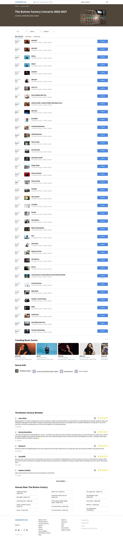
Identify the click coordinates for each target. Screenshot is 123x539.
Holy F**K (34, 87)
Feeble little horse (36, 134)
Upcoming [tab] (28, 36)
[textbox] (18, 525)
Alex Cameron (35, 196)
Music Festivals (43, 531)
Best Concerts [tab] (19, 36)
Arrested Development (38, 126)
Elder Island (34, 291)
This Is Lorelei (35, 142)
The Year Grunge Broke (38, 330)
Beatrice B (21, 446)
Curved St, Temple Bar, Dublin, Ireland (27, 16)
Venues (41, 529)
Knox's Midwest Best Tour (38, 95)
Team (62, 524)
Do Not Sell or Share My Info (89, 528)
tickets (103, 41)
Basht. (33, 306)
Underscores (35, 314)
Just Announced (43, 521)
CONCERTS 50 (20, 2)
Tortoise (33, 212)
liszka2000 (21, 456)
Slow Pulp (34, 110)
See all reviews (60, 481)
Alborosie (34, 79)
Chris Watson (35, 220)
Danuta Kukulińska (25, 432)
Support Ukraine (65, 530)
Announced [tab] (36, 36)
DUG (32, 235)
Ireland (16, 6)
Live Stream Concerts (44, 533)
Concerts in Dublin (24, 6)
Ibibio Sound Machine (37, 228)
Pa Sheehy (34, 204)
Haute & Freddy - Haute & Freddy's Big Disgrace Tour (46, 103)
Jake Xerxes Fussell (36, 157)
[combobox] (86, 2)
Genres (41, 525)
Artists (40, 527)
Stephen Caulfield (24, 470)
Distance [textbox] (46, 31)
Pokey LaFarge (35, 181)
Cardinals (34, 189)
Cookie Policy (84, 520)
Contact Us (64, 522)
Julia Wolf (34, 40)
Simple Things (35, 165)
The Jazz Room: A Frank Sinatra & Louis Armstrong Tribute (48, 274)
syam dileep (22, 418)
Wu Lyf (33, 267)
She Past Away (35, 149)
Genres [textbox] (32, 31)
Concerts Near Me (44, 523)
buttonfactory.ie (68, 371)
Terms (83, 526)
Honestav (34, 71)
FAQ (62, 526)
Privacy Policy (85, 523)
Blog (40, 535)
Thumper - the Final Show (38, 299)
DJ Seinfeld (34, 118)
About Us (63, 520)
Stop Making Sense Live (38, 322)
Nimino (33, 56)
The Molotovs (35, 259)
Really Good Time (36, 251)
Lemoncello (34, 243)
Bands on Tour (43, 520)
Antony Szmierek (36, 173)
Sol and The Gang (36, 283)
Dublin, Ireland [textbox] (85, 2)
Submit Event (65, 528)
